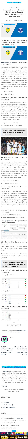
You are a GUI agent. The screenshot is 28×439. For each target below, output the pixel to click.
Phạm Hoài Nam (18, 418)
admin (20, 20)
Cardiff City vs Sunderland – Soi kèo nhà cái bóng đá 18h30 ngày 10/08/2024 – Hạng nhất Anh (7, 350)
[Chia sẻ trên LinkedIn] (20, 325)
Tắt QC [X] (14, 430)
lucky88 (5, 386)
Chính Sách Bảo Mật (8, 405)
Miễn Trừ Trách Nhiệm (9, 407)
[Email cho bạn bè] (15, 325)
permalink (17, 332)
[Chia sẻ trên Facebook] (10, 325)
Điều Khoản (6, 402)
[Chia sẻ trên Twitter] (12, 325)
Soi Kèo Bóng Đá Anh (14, 7)
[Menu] (2, 2)
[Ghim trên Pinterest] (18, 325)
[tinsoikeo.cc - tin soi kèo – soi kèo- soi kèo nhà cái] (14, 3)
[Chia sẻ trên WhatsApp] (7, 325)
